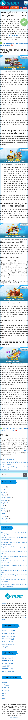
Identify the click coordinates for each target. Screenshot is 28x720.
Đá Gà (3, 492)
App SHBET (6, 666)
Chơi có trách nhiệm (8, 644)
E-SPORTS (5, 690)
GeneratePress (14, 717)
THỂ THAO (5, 688)
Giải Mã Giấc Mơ (6, 497)
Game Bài (11, 459)
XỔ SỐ (4, 696)
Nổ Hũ (3, 508)
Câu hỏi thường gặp (8, 639)
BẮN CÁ (4, 698)
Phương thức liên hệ (8, 633)
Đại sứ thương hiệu (8, 671)
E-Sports (3, 495)
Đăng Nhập (15, 7)
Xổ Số (2, 521)
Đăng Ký (5, 7)
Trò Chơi (5, 459)
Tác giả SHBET (7, 647)
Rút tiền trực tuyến (8, 663)
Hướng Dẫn (4, 500)
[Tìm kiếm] (25, 475)
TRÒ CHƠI (5, 685)
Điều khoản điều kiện (8, 636)
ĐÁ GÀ (4, 693)
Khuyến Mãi (4, 503)
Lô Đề (2, 505)
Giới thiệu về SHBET (8, 631)
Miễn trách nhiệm (7, 641)
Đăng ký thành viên (8, 658)
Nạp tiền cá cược (7, 660)
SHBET (4, 603)
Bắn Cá (3, 487)
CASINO (4, 682)
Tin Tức (3, 513)
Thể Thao (4, 511)
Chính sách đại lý (7, 668)
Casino (3, 489)
